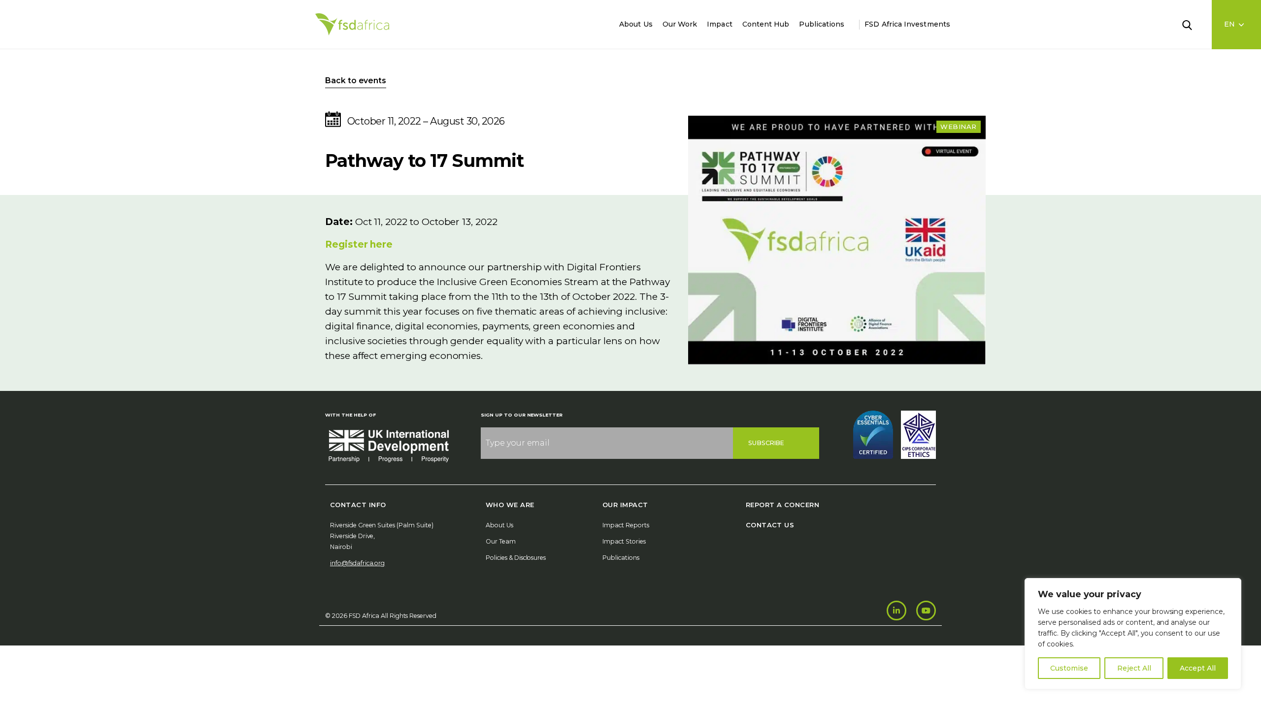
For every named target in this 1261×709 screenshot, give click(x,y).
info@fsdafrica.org (357, 563)
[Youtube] (926, 610)
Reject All (1134, 668)
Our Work (680, 24)
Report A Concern (782, 505)
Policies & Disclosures (516, 557)
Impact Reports (625, 525)
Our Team (501, 541)
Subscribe (766, 443)
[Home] (352, 24)
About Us (636, 24)
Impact (719, 24)
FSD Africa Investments (907, 24)
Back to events (355, 80)
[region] (1133, 633)
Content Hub (766, 24)
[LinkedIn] (896, 610)
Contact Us (770, 525)
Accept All (1198, 668)
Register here (359, 244)
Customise (1069, 668)
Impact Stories (624, 541)
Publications (821, 24)
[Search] (1193, 24)
